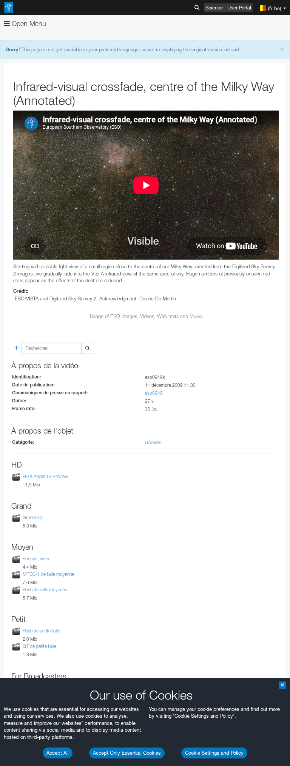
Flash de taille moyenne (45, 589)
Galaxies (153, 442)
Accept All (57, 753)
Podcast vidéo (37, 558)
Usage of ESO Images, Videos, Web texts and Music (146, 316)
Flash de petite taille (41, 631)
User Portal (239, 8)
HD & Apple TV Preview (45, 476)
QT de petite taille (39, 646)
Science (214, 8)
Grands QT (33, 517)
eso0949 (154, 393)
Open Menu (28, 24)
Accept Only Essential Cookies (127, 753)
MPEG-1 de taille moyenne (48, 574)
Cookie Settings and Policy (214, 753)
